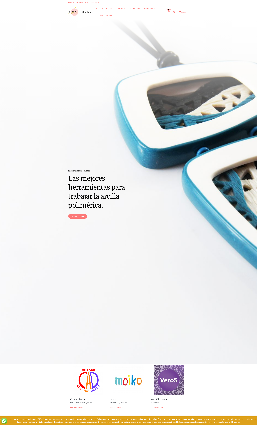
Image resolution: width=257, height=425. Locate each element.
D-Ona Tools (86, 12)
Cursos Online (120, 9)
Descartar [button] (236, 422)
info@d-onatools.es (75, 2)
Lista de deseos (134, 9)
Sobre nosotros (149, 9)
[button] (174, 12)
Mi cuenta (109, 16)
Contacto (99, 16)
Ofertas (109, 9)
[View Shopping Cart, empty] (169, 12)
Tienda (98, 9)
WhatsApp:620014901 (92, 2)
